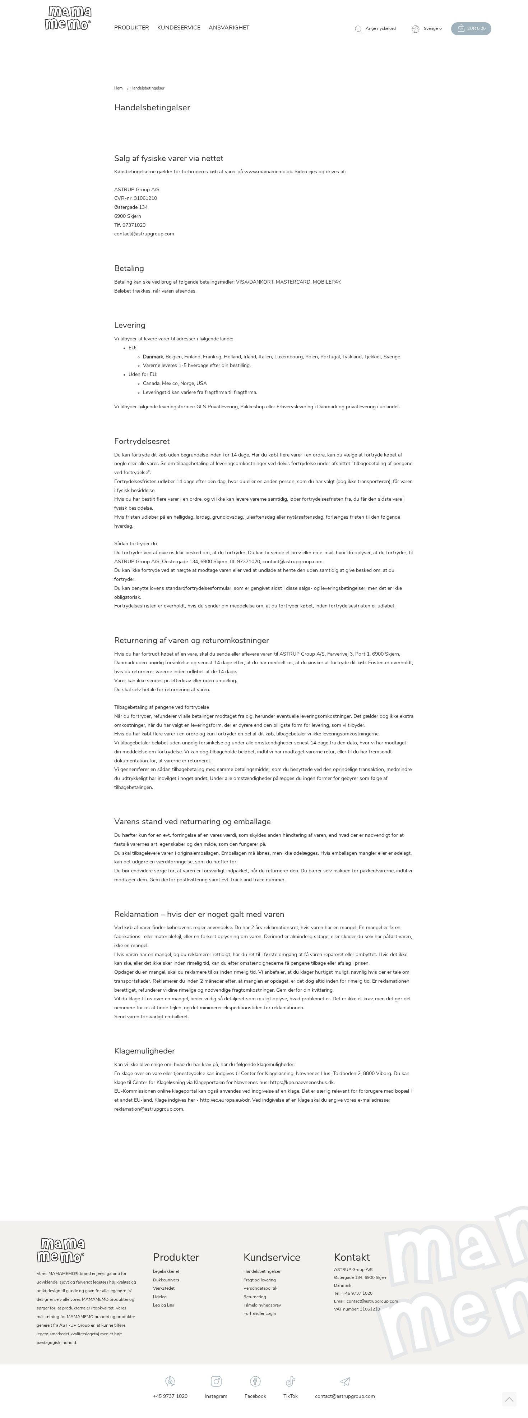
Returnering (255, 1297)
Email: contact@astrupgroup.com (366, 1301)
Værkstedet (164, 1288)
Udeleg (160, 1297)
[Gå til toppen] (509, 1399)
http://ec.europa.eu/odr (225, 1100)
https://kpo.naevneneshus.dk (302, 1083)
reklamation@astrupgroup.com (148, 1109)
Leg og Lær (163, 1305)
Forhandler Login (260, 1314)
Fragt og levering (260, 1280)
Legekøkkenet (166, 1272)
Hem (118, 89)
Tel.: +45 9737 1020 (353, 1293)
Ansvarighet (229, 28)
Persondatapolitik (260, 1288)
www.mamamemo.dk (268, 172)
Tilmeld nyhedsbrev (262, 1305)
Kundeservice (178, 28)
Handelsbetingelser (262, 1272)
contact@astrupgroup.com (144, 234)
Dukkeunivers (166, 1280)
